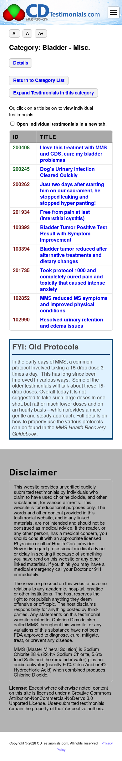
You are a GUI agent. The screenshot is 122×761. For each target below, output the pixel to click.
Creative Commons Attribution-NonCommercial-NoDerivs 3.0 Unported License (60, 697)
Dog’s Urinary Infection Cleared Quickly (67, 172)
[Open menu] (113, 12)
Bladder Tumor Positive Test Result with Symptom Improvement (73, 233)
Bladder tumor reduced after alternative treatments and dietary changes (73, 255)
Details (20, 62)
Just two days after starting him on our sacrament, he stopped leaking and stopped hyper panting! (72, 193)
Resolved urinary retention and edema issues (71, 322)
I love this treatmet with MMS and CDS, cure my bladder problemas (73, 153)
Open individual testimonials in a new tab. (61, 124)
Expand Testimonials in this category (53, 92)
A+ (40, 33)
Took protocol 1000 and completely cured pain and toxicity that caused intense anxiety (72, 279)
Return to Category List (38, 80)
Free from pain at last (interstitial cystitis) (65, 215)
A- (15, 33)
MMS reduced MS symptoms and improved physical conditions (74, 304)
